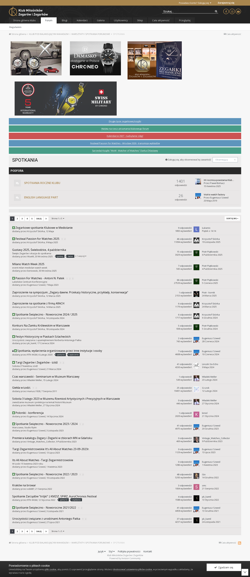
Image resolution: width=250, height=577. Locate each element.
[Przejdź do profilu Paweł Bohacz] (198, 181)
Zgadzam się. (225, 567)
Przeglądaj (184, 20)
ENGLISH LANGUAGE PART (41, 197)
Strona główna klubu (24, 20)
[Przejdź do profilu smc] (196, 487)
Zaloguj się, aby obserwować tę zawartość (189, 159)
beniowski (32, 270)
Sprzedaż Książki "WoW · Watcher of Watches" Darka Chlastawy (125, 150)
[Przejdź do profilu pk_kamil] (196, 498)
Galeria (101, 20)
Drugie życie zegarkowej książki (125, 121)
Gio (204, 474)
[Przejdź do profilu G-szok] (196, 389)
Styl (111, 551)
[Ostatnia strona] (46, 218)
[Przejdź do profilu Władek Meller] (196, 378)
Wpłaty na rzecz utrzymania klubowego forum (125, 128)
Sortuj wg (231, 218)
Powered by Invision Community (125, 558)
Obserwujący (221, 159)
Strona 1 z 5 (57, 218)
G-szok (205, 387)
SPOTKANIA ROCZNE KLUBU (42, 183)
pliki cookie (50, 569)
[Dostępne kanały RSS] (239, 543)
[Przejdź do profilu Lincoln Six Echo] (196, 366)
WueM (30, 256)
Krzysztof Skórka (36, 231)
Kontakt (147, 551)
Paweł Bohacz (217, 183)
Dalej (38, 218)
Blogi (64, 20)
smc (204, 485)
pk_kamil (31, 343)
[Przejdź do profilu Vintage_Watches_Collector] (196, 440)
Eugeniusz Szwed (219, 197)
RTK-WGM (32, 354)
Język (101, 551)
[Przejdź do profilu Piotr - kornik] (196, 294)
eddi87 (30, 488)
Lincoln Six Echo (210, 364)
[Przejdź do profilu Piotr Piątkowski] (196, 253)
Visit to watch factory (214, 194)
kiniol (204, 413)
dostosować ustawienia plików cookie (132, 569)
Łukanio (206, 227)
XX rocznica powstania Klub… (219, 180)
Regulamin (15, 27)
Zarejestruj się (226, 2)
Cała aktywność (161, 20)
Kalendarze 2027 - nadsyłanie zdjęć (125, 135)
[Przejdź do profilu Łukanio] (196, 229)
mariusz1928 (33, 391)
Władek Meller (34, 380)
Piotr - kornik (208, 292)
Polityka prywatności (129, 551)
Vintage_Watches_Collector (41, 441)
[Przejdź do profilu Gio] (196, 476)
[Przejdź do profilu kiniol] (196, 414)
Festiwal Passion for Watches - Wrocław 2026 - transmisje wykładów (125, 143)
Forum (48, 20)
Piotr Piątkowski (210, 251)
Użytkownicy (121, 20)
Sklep (140, 20)
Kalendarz (82, 20)
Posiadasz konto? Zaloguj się (194, 2)
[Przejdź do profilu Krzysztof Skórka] (196, 240)
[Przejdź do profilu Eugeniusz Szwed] (198, 196)
